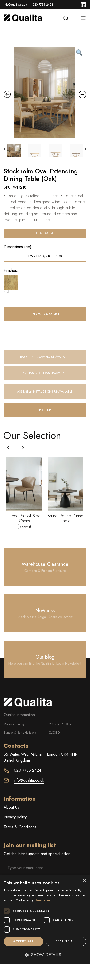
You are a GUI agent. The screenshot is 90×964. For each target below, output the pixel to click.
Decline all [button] (66, 941)
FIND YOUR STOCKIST (45, 314)
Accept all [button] (23, 941)
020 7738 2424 (43, 4)
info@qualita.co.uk (15, 4)
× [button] (84, 880)
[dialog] (45, 919)
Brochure (45, 410)
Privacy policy (15, 817)
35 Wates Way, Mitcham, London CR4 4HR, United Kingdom (41, 757)
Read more (45, 233)
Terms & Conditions (20, 827)
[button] (23, 447)
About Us (11, 807)
